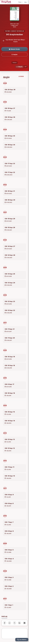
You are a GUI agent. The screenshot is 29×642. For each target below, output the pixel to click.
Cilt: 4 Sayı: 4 (9, 558)
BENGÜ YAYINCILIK (17, 31)
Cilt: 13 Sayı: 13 (10, 439)
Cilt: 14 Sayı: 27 (10, 246)
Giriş (25, 2)
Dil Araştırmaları (14, 34)
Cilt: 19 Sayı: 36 (10, 117)
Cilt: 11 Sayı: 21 (9, 329)
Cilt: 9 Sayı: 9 (9, 494)
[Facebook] (4, 622)
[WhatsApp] (9, 622)
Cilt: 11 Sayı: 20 (10, 338)
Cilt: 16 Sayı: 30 (10, 200)
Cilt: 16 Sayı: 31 (10, 191)
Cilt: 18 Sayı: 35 (10, 136)
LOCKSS (21, 76)
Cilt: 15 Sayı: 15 (10, 412)
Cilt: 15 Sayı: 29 (10, 218)
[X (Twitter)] (14, 622)
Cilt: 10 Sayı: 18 (10, 365)
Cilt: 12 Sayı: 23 (10, 301)
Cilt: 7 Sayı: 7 (9, 522)
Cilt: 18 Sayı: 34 (10, 145)
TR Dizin (14, 62)
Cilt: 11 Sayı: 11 (9, 467)
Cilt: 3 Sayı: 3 (9, 577)
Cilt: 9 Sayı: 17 (9, 384)
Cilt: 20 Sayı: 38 (10, 89)
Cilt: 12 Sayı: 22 (10, 310)
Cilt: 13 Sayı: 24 (10, 282)
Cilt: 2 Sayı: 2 (9, 586)
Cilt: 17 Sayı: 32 (10, 172)
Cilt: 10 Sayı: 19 (10, 356)
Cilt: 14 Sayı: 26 (10, 255)
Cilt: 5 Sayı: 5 (9, 550)
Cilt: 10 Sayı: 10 (10, 476)
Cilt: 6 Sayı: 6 (9, 531)
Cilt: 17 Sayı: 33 (10, 163)
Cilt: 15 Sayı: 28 (10, 227)
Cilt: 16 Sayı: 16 (10, 393)
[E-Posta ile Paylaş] (24, 622)
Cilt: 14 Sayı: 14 (10, 420)
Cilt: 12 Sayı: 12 (10, 448)
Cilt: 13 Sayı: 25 (10, 274)
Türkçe (19, 2)
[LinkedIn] (19, 622)
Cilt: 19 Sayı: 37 (10, 108)
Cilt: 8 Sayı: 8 (9, 503)
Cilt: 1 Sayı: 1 (9, 605)
